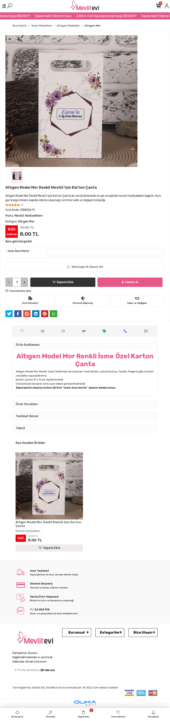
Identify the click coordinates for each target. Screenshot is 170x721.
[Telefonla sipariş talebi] (126, 331)
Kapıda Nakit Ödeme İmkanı (45, 16)
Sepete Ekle (65, 282)
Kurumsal (76, 632)
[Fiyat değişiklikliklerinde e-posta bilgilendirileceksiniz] (106, 331)
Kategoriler (110, 632)
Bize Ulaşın (143, 632)
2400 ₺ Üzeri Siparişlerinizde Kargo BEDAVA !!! (99, 16)
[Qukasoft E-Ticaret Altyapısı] (85, 703)
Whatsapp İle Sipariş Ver (87, 267)
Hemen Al (131, 282)
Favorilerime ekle (20, 290)
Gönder (50, 670)
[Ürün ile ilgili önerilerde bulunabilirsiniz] (147, 331)
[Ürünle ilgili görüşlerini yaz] (64, 331)
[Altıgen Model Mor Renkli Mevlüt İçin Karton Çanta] (49, 485)
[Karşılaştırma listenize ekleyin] (85, 331)
